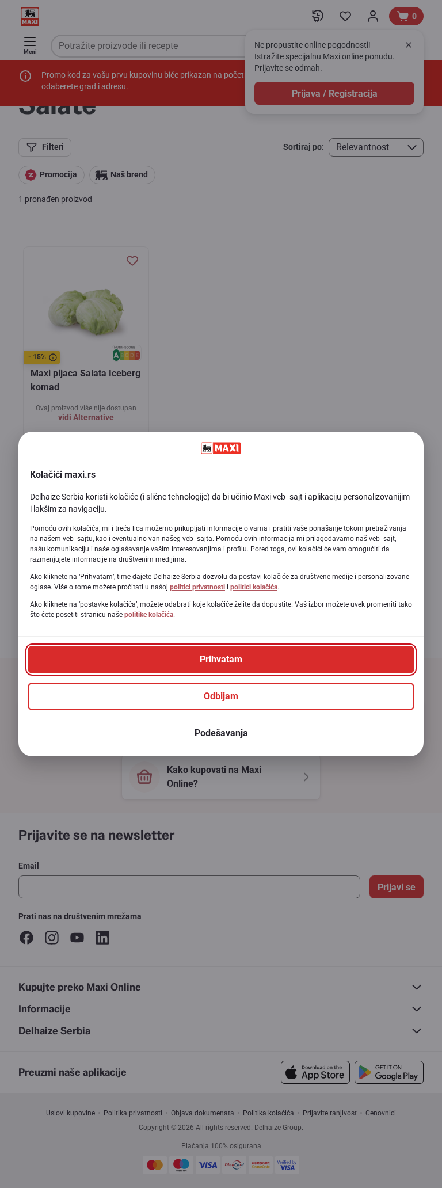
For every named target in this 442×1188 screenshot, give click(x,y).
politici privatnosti (197, 587)
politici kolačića (253, 587)
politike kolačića (148, 615)
